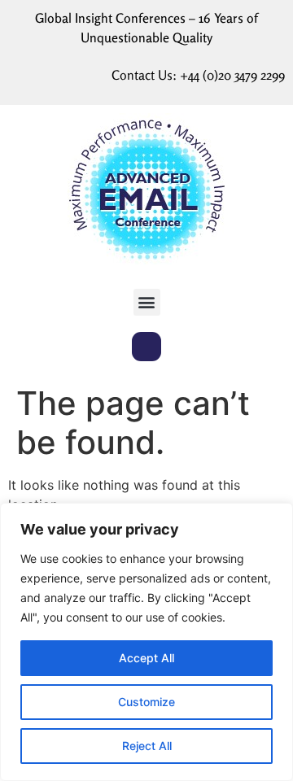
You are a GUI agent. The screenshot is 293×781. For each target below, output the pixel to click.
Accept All (146, 658)
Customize (146, 702)
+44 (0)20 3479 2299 (232, 75)
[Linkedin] (146, 346)
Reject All (147, 746)
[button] (146, 302)
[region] (146, 642)
